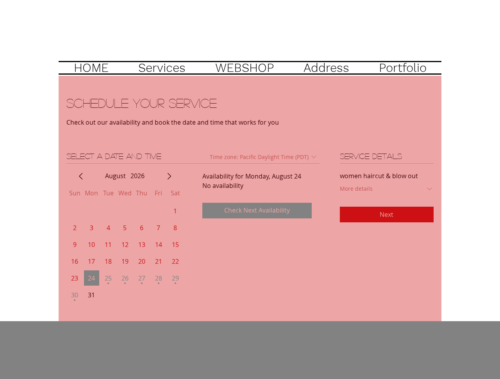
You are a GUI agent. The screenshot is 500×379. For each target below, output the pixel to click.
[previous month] (81, 176)
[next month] (169, 176)
